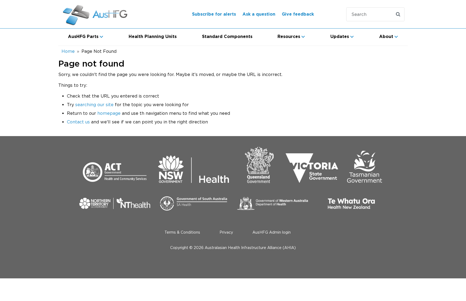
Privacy (226, 232)
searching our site (94, 104)
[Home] (101, 14)
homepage (109, 113)
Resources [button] (288, 36)
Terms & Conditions (182, 232)
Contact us (78, 121)
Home (68, 51)
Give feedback (298, 14)
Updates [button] (339, 36)
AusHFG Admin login (271, 232)
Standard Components (227, 36)
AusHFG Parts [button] (83, 36)
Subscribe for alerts (214, 14)
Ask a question (258, 14)
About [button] (386, 36)
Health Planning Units (153, 36)
